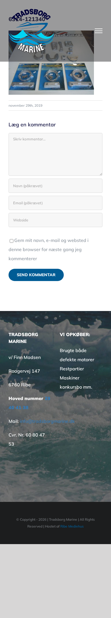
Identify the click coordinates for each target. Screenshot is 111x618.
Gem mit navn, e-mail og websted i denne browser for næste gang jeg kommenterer (49, 249)
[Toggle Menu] (99, 31)
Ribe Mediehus (72, 526)
